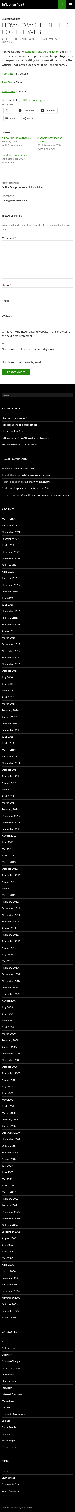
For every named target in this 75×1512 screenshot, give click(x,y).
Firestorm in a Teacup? (14, 418)
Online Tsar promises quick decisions (23, 185)
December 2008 (11, 1053)
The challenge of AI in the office (19, 444)
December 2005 (11, 1291)
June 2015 (7, 736)
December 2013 (11, 815)
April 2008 (8, 1106)
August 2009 (9, 1000)
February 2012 (10, 901)
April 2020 (8, 571)
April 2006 (8, 1264)
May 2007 (7, 1178)
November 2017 (11, 650)
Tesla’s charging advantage (35, 475)
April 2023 (8, 545)
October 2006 (10, 1225)
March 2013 (9, 862)
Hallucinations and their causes (19, 424)
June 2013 (7, 842)
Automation (8, 1348)
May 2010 (7, 961)
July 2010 (7, 954)
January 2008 (9, 1126)
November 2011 (11, 914)
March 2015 (9, 749)
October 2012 (10, 868)
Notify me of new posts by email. (22, 362)
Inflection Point (13, 4)
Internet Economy (12, 1394)
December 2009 (11, 974)
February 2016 (10, 710)
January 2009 (9, 1046)
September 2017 (11, 657)
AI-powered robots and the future (33, 488)
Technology (8, 1440)
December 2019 (11, 584)
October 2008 (10, 1066)
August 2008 (9, 1079)
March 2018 (9, 637)
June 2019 (7, 604)
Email (6, 300)
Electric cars (9, 1381)
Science (6, 1420)
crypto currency (11, 1367)
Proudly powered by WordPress (17, 1507)
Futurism (7, 1387)
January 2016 (9, 716)
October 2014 (10, 769)
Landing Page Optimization (42, 51)
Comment (9, 238)
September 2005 (11, 1310)
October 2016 (10, 670)
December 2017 (11, 644)
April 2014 (8, 796)
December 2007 (11, 1132)
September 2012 (11, 875)
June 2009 (7, 1013)
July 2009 (7, 1007)
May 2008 (7, 1099)
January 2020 (9, 578)
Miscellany (8, 1400)
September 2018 (11, 624)
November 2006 (11, 1218)
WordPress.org (10, 1490)
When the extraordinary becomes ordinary (45, 494)
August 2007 (9, 1159)
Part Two (7, 82)
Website (7, 316)
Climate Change (11, 1361)
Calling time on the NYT (15, 198)
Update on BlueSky (12, 431)
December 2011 (11, 908)
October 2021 (10, 565)
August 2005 (9, 1317)
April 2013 (8, 855)
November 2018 (11, 611)
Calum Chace (9, 494)
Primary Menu (70, 4)
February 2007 (10, 1198)
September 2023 (11, 538)
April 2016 (8, 697)
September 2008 (11, 1073)
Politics (6, 1407)
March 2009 (9, 1033)
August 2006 (9, 1238)
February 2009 (10, 1040)
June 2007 (7, 1172)
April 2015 (8, 743)
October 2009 (10, 987)
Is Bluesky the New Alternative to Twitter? (25, 437)
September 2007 (11, 1152)
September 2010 (11, 941)
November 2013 (11, 822)
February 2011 (10, 934)
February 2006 (10, 1277)
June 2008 (7, 1093)
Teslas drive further (23, 468)
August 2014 (9, 782)
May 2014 (7, 789)
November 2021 (11, 558)
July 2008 (7, 1086)
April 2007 (8, 1185)
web (45, 100)
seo (30, 100)
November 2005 (11, 1297)
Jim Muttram (39, 39)
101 (24, 100)
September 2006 (11, 1231)
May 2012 (7, 888)
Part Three (8, 91)
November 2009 (11, 980)
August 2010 (9, 947)
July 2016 (7, 677)
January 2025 (9, 525)
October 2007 (10, 1145)
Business (7, 1354)
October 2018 (10, 617)
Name (6, 285)
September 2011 (11, 921)
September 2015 (11, 730)
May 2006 (7, 1258)
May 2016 (7, 690)
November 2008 (11, 1060)
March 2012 (9, 895)
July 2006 (7, 1244)
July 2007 (7, 1165)
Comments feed (11, 1484)
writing (37, 100)
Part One (7, 73)
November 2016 (11, 664)
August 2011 (9, 928)
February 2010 (10, 967)
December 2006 (11, 1211)
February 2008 (10, 1119)
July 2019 (7, 598)
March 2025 (9, 518)
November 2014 (11, 763)
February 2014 (10, 809)
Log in (5, 1471)
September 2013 (11, 829)
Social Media (9, 1427)
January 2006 (9, 1284)
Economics (8, 1374)
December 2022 (11, 551)
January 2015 (9, 756)
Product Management (14, 1414)
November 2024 (11, 532)
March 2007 (9, 1192)
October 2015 (10, 723)
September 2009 (11, 994)
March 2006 (9, 1271)
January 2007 (9, 1205)
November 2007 (11, 1139)
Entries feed (8, 1477)
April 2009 (8, 1027)
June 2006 (7, 1251)
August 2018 (9, 631)
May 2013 (7, 848)
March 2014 (9, 802)
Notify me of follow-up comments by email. (28, 349)
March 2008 (9, 1112)
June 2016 (7, 683)
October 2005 (10, 1304)
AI (3, 1341)
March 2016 (9, 703)
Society (6, 1433)
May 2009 (7, 1020)
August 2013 (9, 835)
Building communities (14, 155)
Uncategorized (11, 19)
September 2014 (11, 776)
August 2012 (9, 881)
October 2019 (10, 591)
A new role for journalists (16, 137)
